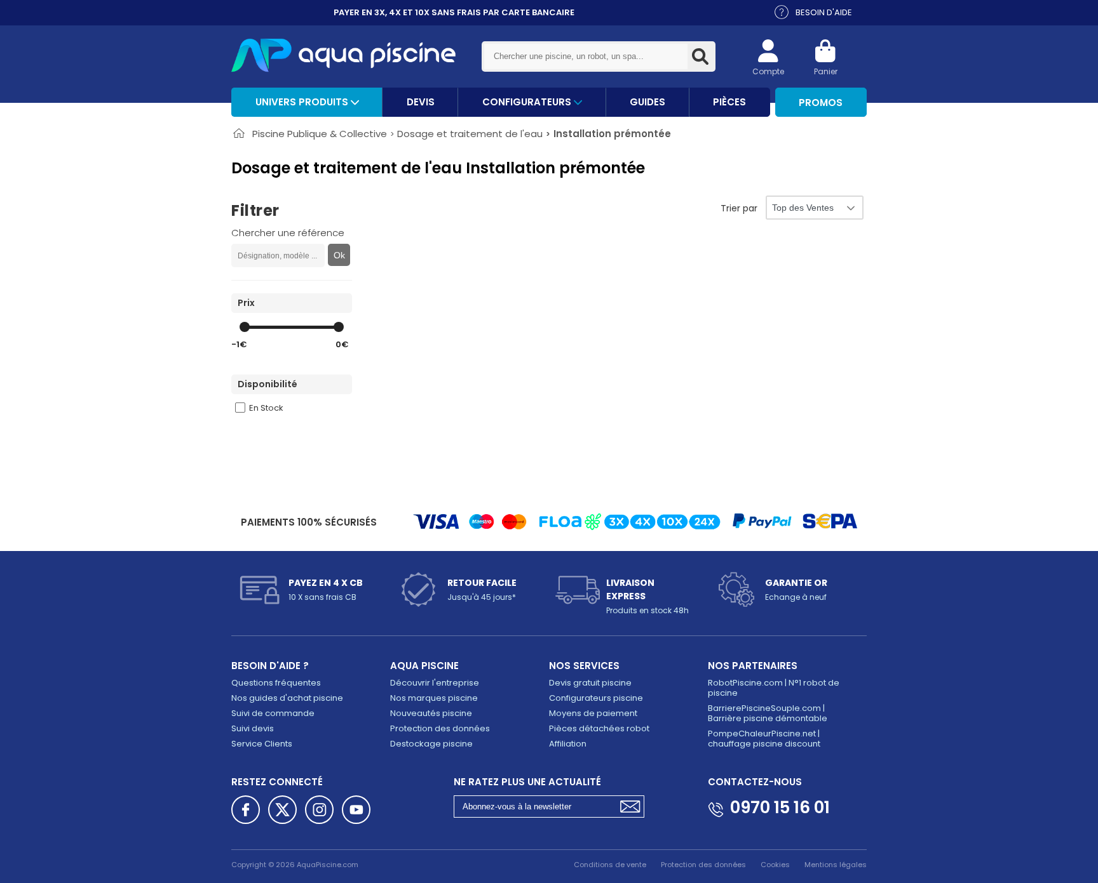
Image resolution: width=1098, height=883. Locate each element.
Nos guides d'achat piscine (287, 698)
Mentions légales (835, 865)
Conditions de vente (610, 865)
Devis (421, 102)
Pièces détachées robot (599, 728)
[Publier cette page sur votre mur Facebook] (245, 809)
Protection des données (440, 728)
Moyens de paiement (593, 713)
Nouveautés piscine (431, 713)
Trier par (739, 208)
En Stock (266, 408)
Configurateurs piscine (596, 698)
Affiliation (567, 744)
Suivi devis (252, 728)
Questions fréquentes (276, 683)
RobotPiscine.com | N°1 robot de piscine (773, 688)
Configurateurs (528, 102)
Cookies (775, 865)
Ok (339, 255)
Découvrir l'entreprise (434, 683)
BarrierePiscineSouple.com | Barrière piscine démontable (767, 713)
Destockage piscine (431, 744)
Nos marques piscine (434, 698)
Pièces (729, 102)
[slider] (245, 327)
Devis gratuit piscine (590, 683)
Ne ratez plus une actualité (527, 781)
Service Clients (261, 744)
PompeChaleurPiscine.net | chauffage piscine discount (764, 738)
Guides (647, 102)
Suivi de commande (273, 713)
